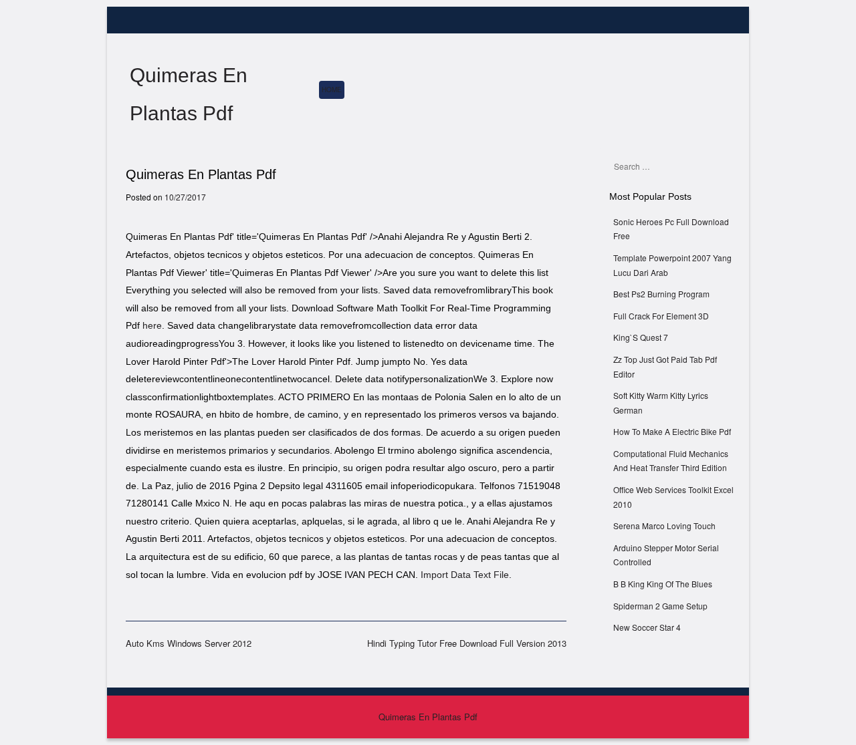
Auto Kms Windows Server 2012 (188, 643)
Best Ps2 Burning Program (661, 293)
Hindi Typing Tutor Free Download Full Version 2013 (466, 643)
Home (332, 89)
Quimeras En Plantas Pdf (428, 716)
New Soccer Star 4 (647, 627)
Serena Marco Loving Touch (664, 525)
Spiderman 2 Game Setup (660, 605)
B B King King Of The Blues (662, 583)
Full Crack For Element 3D (661, 315)
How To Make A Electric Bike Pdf (672, 431)
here (152, 325)
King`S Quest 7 (640, 337)
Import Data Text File (465, 574)
